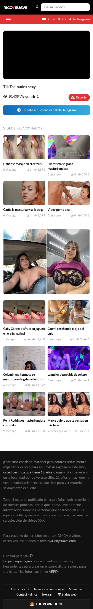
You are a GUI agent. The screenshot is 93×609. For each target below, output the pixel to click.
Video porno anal (59, 209)
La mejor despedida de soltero (67, 374)
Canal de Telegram (75, 19)
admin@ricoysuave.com (58, 541)
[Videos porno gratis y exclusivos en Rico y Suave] (15, 7)
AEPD (53, 571)
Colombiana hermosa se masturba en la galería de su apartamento (21, 379)
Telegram (47, 594)
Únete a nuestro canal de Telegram (49, 110)
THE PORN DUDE (49, 604)
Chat (51, 19)
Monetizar (75, 589)
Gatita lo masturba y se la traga (23, 209)
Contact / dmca (26, 594)
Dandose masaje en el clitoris (22, 164)
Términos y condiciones (49, 589)
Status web (69, 594)
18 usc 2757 (20, 589)
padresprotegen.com (23, 561)
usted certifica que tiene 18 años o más (32, 472)
